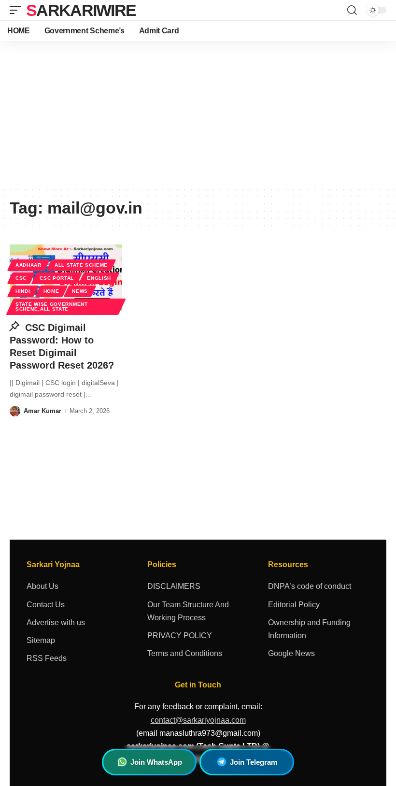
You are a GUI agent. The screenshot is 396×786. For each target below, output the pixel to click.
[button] (18, 10)
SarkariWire (81, 10)
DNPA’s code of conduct (309, 586)
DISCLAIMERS (173, 586)
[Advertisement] (198, 113)
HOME (51, 291)
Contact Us (46, 604)
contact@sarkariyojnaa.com (198, 720)
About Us (42, 586)
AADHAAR (28, 265)
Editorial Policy (294, 604)
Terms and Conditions (184, 653)
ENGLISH (99, 278)
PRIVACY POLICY (179, 635)
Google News (291, 653)
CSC (21, 278)
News (80, 291)
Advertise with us (56, 622)
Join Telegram (253, 762)
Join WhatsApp (156, 762)
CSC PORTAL (57, 278)
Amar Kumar (42, 410)
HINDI (22, 291)
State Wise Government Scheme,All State (51, 306)
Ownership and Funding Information (309, 629)
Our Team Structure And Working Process (188, 611)
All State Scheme (81, 265)
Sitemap (41, 640)
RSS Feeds (47, 658)
